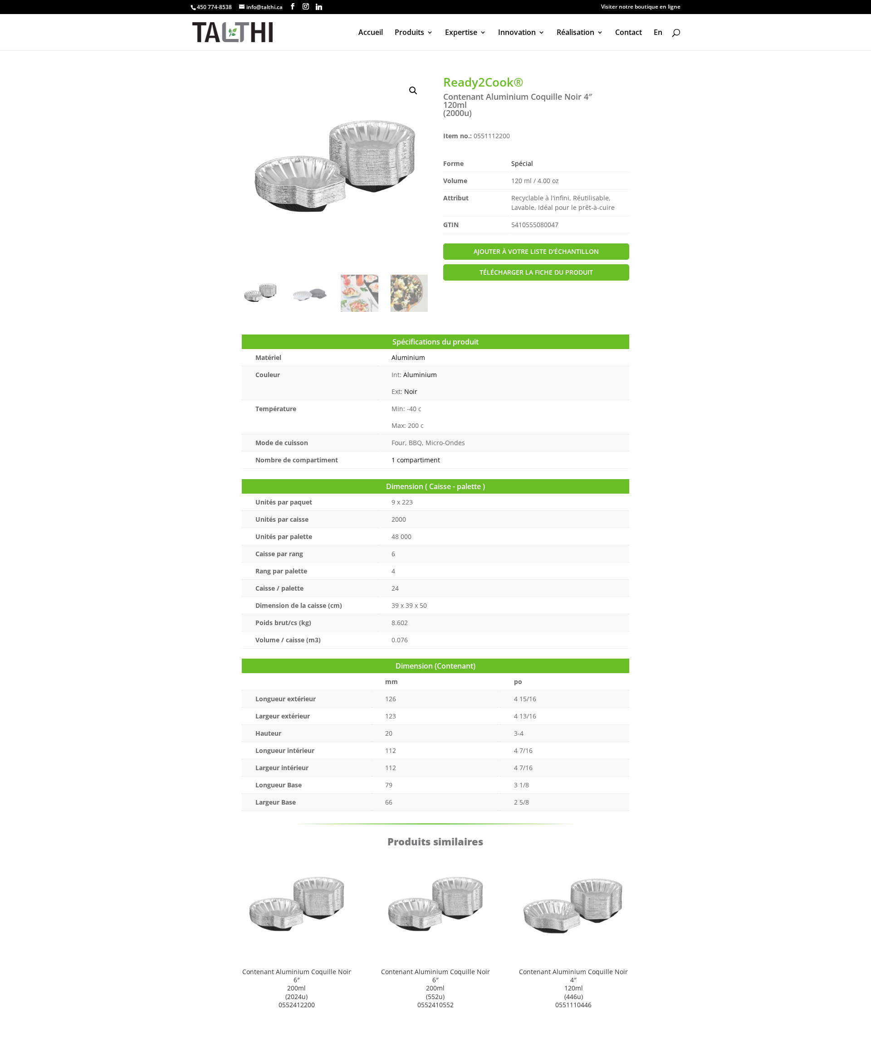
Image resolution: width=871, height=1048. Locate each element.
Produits (409, 33)
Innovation (517, 33)
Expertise (461, 33)
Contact (628, 33)
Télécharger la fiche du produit (536, 272)
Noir (410, 391)
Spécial (522, 163)
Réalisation (575, 33)
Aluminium (408, 357)
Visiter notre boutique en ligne (640, 7)
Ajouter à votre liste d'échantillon (536, 251)
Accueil (370, 33)
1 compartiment (415, 460)
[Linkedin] (319, 7)
